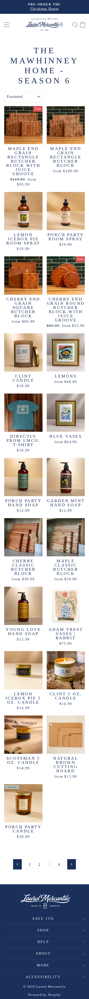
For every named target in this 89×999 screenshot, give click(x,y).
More (43, 965)
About (43, 953)
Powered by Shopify (44, 995)
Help (43, 942)
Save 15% (43, 919)
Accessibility (43, 977)
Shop (43, 930)
